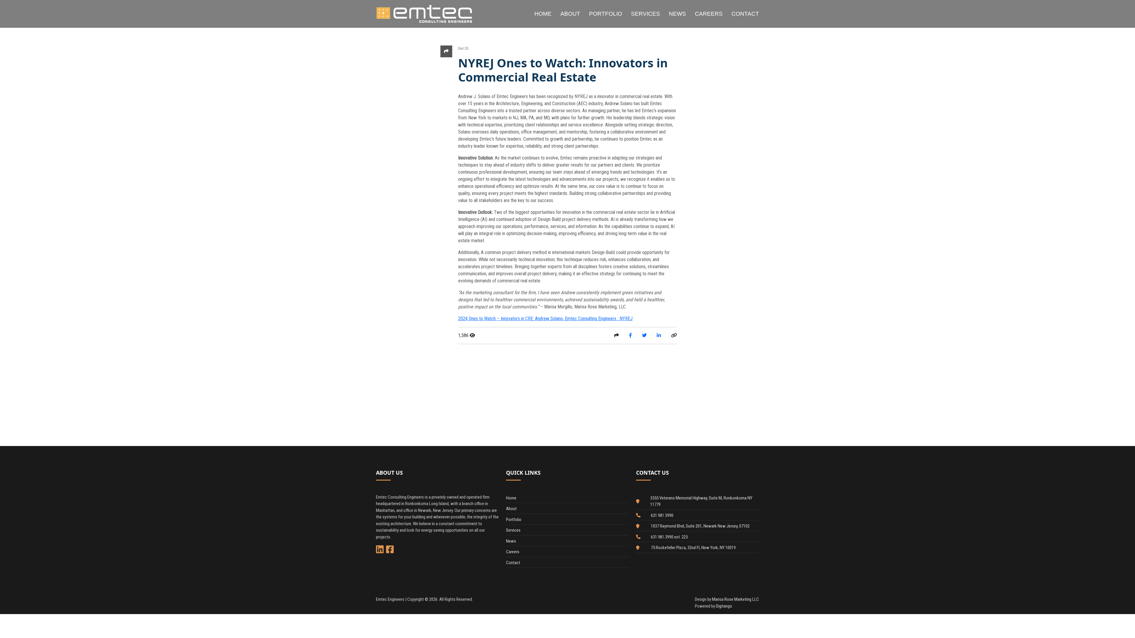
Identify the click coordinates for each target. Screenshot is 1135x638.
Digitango (724, 606)
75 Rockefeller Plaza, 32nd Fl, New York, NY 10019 (693, 547)
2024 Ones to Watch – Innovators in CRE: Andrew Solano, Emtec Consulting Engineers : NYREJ (545, 318)
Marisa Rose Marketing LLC (735, 599)
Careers (709, 14)
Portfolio (605, 14)
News (677, 14)
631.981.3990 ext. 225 (669, 537)
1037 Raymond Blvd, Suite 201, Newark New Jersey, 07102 (700, 526)
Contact (745, 14)
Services (645, 14)
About (570, 14)
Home (543, 14)
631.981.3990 (662, 515)
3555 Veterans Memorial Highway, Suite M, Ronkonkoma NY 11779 (701, 501)
